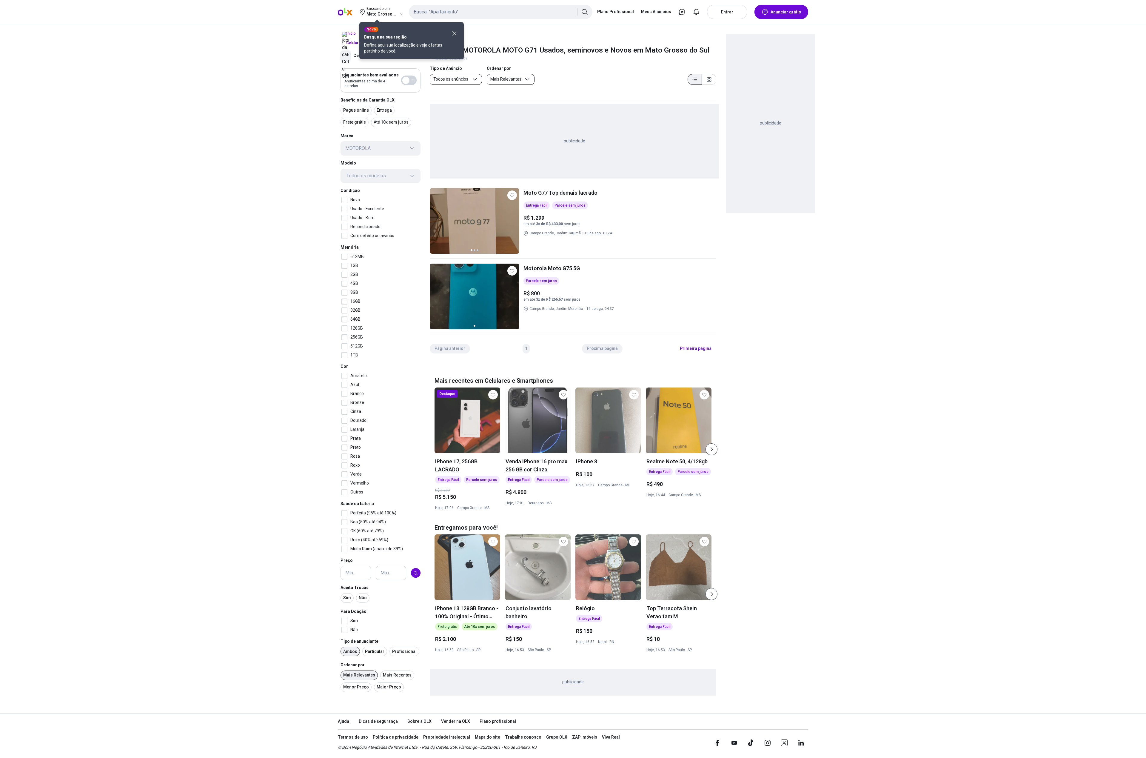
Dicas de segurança (378, 721)
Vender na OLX (455, 721)
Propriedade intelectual (446, 737)
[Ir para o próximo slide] (711, 449)
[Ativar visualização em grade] (709, 79)
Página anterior (450, 348)
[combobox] (500, 12)
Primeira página (695, 348)
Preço (347, 560)
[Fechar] (454, 33)
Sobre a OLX (419, 721)
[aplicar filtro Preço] (415, 573)
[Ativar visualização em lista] (695, 79)
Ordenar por (353, 665)
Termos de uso (353, 737)
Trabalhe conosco (523, 737)
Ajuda (343, 721)
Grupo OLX (556, 737)
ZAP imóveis (584, 737)
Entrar (727, 12)
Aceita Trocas (355, 587)
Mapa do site (487, 737)
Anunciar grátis (786, 12)
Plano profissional (498, 721)
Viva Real (611, 737)
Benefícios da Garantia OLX (368, 100)
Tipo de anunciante (359, 641)
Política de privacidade (395, 737)
